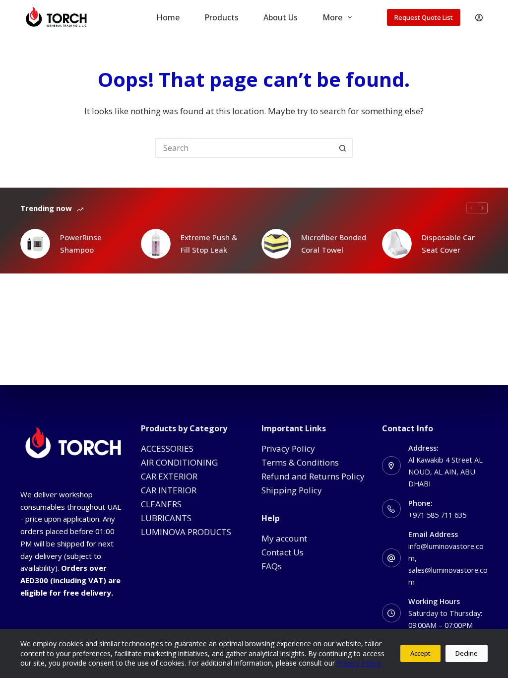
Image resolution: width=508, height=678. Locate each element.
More (332, 17)
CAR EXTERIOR (169, 476)
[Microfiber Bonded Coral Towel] (276, 244)
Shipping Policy (291, 490)
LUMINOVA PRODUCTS (186, 532)
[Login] (479, 17)
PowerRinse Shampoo (81, 243)
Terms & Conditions (300, 462)
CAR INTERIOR (168, 490)
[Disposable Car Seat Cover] (397, 244)
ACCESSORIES (167, 448)
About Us (280, 17)
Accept (420, 653)
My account (284, 538)
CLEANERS (161, 504)
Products (221, 17)
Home (168, 17)
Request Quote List (423, 17)
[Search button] (343, 148)
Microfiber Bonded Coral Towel (333, 243)
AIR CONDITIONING (179, 462)
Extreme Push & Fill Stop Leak (209, 243)
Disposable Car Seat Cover (448, 243)
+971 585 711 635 (437, 515)
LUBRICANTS (166, 518)
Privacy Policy (288, 448)
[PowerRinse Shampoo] (35, 244)
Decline (466, 653)
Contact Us (282, 552)
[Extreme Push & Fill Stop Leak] (156, 244)
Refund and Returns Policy (313, 476)
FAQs (271, 566)
